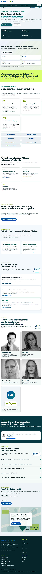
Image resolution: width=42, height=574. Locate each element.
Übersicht (3, 5)
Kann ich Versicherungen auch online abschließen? (13, 477)
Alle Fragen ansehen (35, 454)
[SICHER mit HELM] (7, 2)
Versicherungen (25, 544)
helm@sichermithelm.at (10, 438)
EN (40, 7)
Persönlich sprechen (6, 24)
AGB (23, 561)
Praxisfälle (12, 5)
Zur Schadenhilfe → (7, 252)
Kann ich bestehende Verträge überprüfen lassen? (13, 468)
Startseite (24, 541)
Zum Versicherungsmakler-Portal (9, 219)
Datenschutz (24, 559)
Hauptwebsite (3, 563)
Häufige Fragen (25, 543)
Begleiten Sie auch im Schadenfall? (9, 473)
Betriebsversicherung (31, 134)
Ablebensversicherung (11, 145)
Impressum (24, 557)
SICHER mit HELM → (33, 7)
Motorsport (31, 138)
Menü (39, 1)
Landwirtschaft (11, 138)
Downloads (24, 552)
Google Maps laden (16, 523)
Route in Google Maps (6, 503)
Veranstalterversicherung (11, 142)
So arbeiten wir (17, 24)
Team (23, 550)
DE (38, 7)
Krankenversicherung (31, 142)
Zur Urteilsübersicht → (7, 283)
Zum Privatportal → (6, 177)
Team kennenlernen (38, 327)
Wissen (16, 5)
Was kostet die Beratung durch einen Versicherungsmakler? (15, 459)
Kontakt (38, 5)
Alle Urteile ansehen (36, 270)
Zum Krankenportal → (27, 176)
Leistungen (8, 5)
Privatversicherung (11, 134)
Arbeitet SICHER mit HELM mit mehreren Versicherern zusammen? (16, 464)
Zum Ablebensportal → (7, 190)
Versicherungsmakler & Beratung (7, 565)
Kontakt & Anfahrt (4, 557)
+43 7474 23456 (9, 436)
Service (25, 5)
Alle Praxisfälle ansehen (7, 52)
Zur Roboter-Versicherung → (29, 252)
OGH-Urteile (21, 5)
